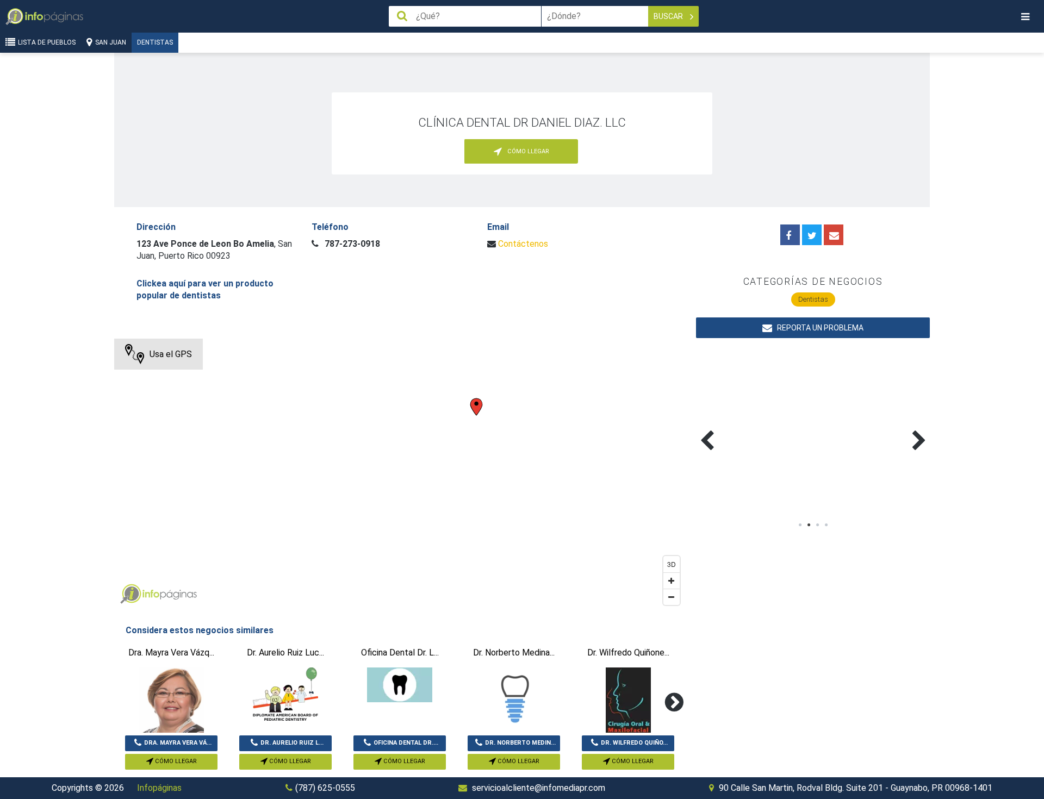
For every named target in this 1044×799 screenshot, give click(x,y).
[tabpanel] (754, 427)
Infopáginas (159, 788)
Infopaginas (130, 594)
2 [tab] (808, 525)
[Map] (399, 474)
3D (671, 564)
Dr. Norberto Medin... (520, 742)
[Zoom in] (671, 580)
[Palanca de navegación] (1025, 16)
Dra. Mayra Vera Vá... (178, 742)
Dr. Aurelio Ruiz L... (292, 742)
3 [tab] (817, 525)
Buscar (669, 16)
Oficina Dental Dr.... (406, 742)
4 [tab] (826, 525)
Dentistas (155, 42)
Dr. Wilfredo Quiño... (634, 742)
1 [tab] (800, 525)
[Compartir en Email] (833, 234)
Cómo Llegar (175, 761)
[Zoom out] (671, 597)
